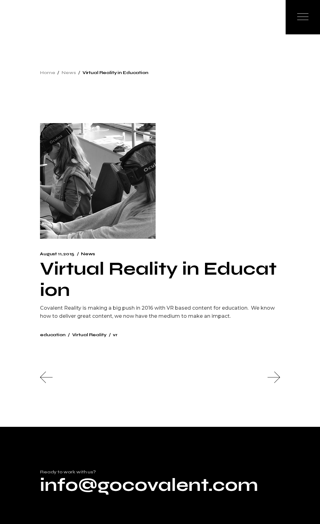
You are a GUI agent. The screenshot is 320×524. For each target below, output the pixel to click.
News (69, 72)
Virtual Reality (89, 334)
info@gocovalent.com (149, 485)
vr (115, 334)
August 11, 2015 (57, 254)
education (53, 334)
